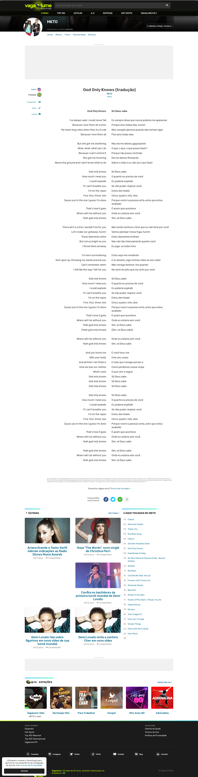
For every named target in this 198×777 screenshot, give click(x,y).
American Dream (135, 524)
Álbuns (58, 34)
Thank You (133, 529)
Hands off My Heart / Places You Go (144, 600)
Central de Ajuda (153, 729)
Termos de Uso (152, 732)
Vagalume (38, 5)
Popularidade (79, 34)
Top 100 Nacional (33, 735)
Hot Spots (126, 13)
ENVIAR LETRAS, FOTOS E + (160, 26)
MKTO (52, 21)
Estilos (78, 13)
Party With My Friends (138, 629)
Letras (50, 34)
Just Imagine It (135, 614)
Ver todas (113, 513)
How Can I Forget (136, 619)
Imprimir (35, 114)
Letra (33, 89)
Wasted (131, 566)
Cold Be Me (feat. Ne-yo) (139, 575)
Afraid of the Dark (136, 595)
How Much (133, 633)
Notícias (107, 13)
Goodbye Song (134, 534)
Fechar (24, 771)
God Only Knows (135, 548)
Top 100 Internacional (35, 739)
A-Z (92, 13)
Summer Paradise (139, 543)
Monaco (131, 609)
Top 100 (61, 13)
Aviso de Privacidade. (32, 765)
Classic (131, 519)
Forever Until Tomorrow (139, 580)
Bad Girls (132, 590)
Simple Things (134, 624)
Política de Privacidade (155, 735)
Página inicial (52, 29)
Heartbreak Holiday (137, 553)
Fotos (67, 34)
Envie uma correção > (121, 488)
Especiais (29, 729)
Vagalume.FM (148, 13)
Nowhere (132, 571)
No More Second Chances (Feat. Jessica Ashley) (146, 559)
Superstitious (134, 604)
